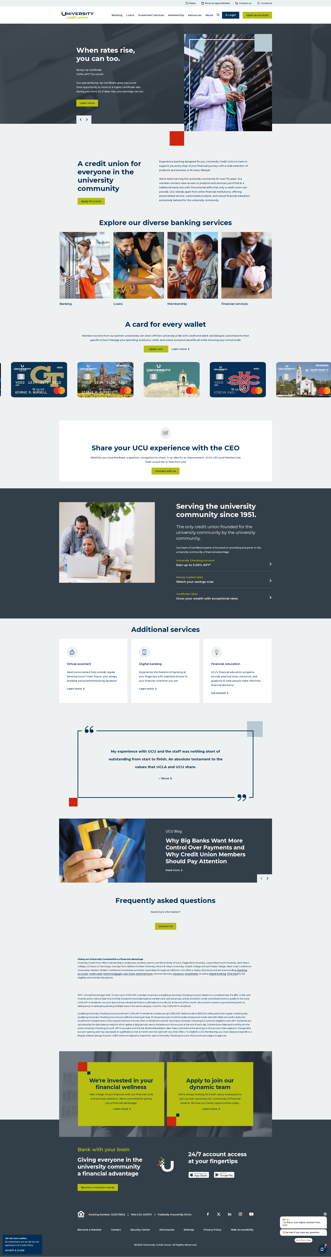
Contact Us (167, 926)
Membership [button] (176, 15)
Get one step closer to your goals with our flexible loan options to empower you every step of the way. (134, 281)
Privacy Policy (212, 1229)
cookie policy (26, 1245)
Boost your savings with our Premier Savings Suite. (110, 58)
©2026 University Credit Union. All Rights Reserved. (165, 1244)
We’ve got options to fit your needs (134, 267)
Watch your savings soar (195, 582)
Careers (116, 1229)
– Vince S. (165, 778)
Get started (218, 693)
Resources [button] (195, 15)
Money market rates (189, 577)
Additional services (165, 629)
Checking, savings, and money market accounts (81, 264)
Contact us (245, 3)
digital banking (217, 974)
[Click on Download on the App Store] (198, 1175)
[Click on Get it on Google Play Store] (224, 1175)
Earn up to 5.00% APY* (193, 565)
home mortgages (112, 974)
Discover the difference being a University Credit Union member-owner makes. (187, 281)
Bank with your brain (104, 1149)
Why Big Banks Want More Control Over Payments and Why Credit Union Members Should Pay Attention (205, 851)
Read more (173, 870)
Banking (65, 304)
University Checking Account (195, 560)
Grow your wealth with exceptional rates (207, 599)
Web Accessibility (242, 1229)
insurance (178, 974)
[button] (218, 15)
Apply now (158, 349)
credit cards (95, 974)
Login (233, 15)
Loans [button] (130, 15)
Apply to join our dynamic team (210, 1083)
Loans (118, 304)
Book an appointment (217, 3)
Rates (192, 3)
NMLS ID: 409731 (141, 1214)
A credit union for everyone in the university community (109, 176)
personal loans (144, 974)
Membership (177, 304)
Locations (266, 3)
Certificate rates (186, 594)
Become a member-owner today (187, 267)
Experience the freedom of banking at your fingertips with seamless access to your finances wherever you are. (163, 676)
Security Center (140, 1229)
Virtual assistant (79, 664)
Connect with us (165, 471)
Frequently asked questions (165, 900)
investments (191, 974)
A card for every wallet (165, 324)
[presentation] (325, 1214)
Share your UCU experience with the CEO (166, 448)
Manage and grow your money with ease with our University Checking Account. (80, 281)
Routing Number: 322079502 (107, 1214)
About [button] (209, 15)
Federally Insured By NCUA (174, 1214)
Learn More (75, 689)
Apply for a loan (93, 201)
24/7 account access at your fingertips (217, 1157)
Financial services (238, 265)
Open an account (259, 15)
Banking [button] (117, 15)
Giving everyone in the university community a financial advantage (110, 1166)
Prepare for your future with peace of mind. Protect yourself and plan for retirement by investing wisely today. (242, 279)
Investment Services (151, 15)
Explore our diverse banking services (165, 223)
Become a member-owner (99, 1188)
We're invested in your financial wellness (121, 1083)
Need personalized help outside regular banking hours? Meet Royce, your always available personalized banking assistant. (92, 676)
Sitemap (189, 1229)
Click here (232, 974)
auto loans (129, 974)
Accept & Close (14, 1250)
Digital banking (150, 664)
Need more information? (165, 911)
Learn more (89, 107)
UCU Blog (174, 831)
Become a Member (90, 1229)
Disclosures (166, 1229)
